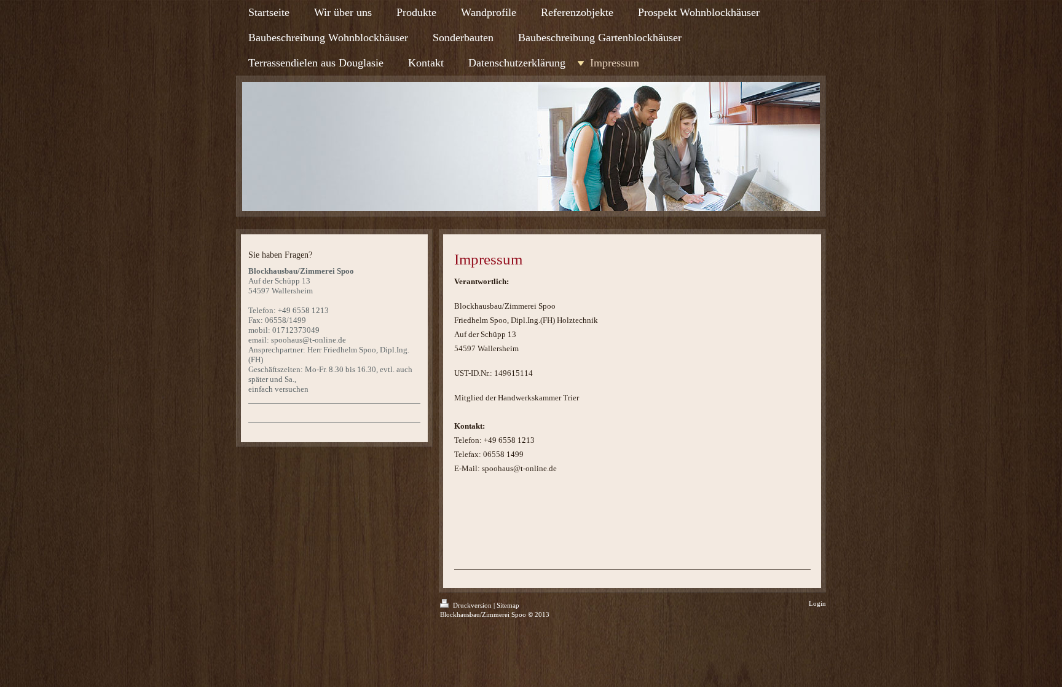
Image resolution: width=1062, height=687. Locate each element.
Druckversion (472, 605)
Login (817, 603)
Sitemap (508, 605)
